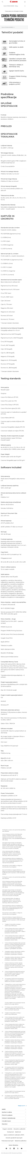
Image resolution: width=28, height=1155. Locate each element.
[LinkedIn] (14, 1148)
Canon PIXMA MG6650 (7, 27)
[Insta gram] (10, 1148)
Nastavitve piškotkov (20, 1140)
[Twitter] (17, 1148)
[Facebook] (6, 1148)
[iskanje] (2, 2)
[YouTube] (21, 1148)
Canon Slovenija (13, 1145)
